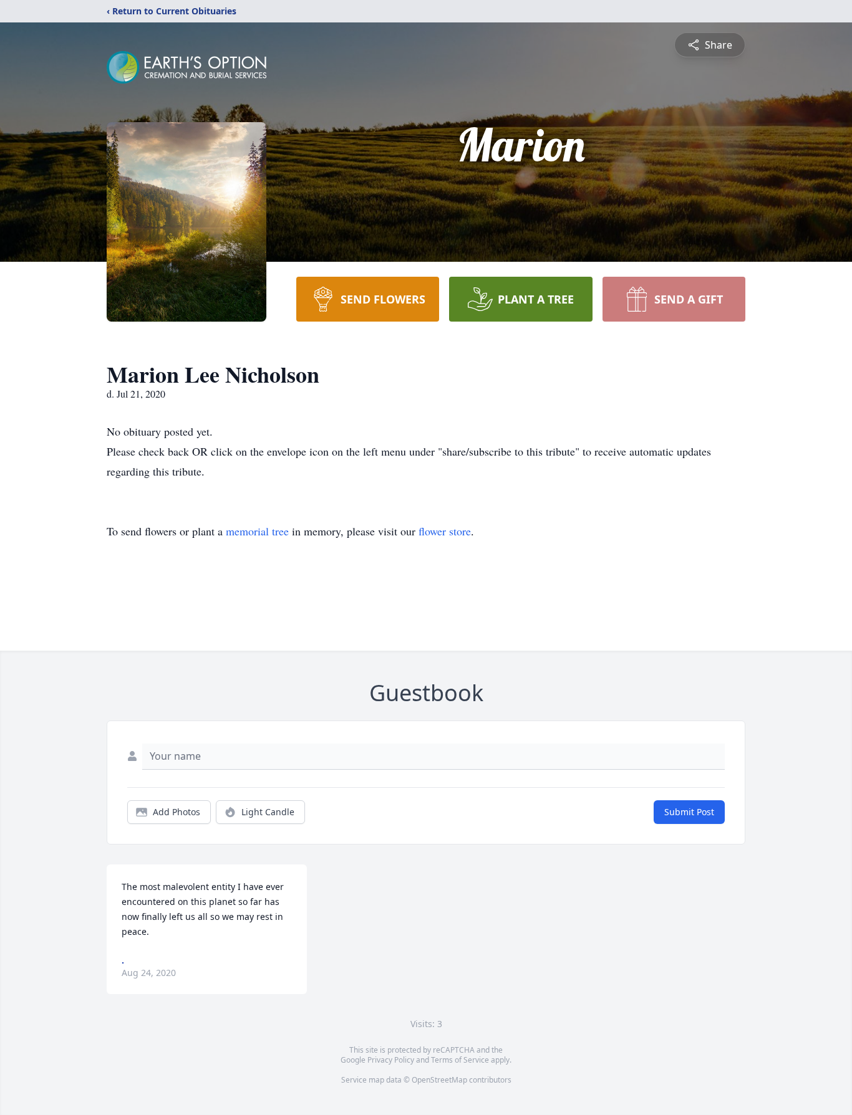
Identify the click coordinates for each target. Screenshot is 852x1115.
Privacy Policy (390, 1060)
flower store (445, 531)
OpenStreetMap (439, 1079)
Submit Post (689, 812)
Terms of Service (460, 1060)
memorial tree (257, 531)
